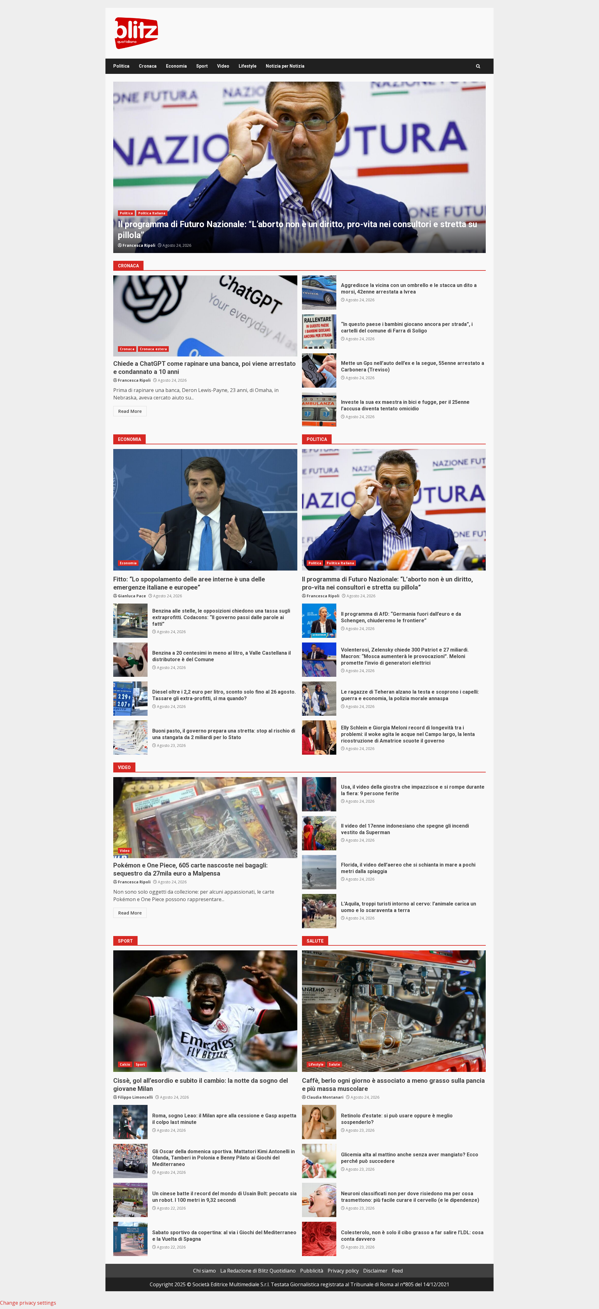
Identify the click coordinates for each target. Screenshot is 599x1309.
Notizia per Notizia (285, 66)
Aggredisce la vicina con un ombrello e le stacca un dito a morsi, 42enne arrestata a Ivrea (319, 292)
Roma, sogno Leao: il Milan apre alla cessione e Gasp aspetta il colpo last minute (130, 1122)
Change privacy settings (28, 1302)
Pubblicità (311, 1270)
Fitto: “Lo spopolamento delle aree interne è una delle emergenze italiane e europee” (205, 510)
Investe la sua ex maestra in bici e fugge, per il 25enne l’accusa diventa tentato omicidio (319, 409)
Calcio (125, 1064)
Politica (121, 66)
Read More (130, 411)
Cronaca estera (153, 349)
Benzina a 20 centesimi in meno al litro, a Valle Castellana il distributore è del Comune (130, 660)
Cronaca (148, 66)
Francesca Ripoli (134, 380)
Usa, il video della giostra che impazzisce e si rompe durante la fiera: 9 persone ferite (319, 794)
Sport (202, 66)
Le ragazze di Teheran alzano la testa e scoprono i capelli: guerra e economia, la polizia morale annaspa (319, 698)
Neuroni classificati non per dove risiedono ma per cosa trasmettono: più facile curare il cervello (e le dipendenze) (319, 1200)
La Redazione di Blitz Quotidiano (258, 1270)
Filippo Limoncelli (135, 1097)
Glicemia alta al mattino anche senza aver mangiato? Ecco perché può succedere (319, 1161)
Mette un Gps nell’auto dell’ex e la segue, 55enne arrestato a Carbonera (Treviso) (319, 370)
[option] (299, 167)
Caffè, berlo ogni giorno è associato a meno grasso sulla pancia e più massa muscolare (394, 1011)
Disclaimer (375, 1270)
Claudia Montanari (325, 1097)
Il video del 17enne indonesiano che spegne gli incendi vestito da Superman (319, 833)
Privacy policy (343, 1270)
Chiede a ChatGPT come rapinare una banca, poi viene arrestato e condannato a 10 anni (205, 315)
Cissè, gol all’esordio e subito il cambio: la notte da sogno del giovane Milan (205, 1011)
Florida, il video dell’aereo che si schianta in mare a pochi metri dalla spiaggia (319, 872)
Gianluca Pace (137, 245)
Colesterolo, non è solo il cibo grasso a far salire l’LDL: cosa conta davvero (319, 1239)
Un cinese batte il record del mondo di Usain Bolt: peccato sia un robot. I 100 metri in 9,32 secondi (130, 1200)
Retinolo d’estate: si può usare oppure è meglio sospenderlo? (319, 1122)
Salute (334, 1064)
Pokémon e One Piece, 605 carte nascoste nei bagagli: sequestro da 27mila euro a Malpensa (205, 817)
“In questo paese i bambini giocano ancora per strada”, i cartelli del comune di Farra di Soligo (319, 331)
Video (223, 66)
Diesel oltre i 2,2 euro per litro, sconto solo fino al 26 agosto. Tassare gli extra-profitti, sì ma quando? (130, 698)
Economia (176, 66)
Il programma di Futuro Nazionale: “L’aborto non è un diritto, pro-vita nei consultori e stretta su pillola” (394, 510)
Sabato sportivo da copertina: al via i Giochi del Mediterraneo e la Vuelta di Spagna (130, 1239)
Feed (397, 1270)
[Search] (478, 66)
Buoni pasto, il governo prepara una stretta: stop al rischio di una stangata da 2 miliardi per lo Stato (130, 737)
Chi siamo (204, 1270)
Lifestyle (247, 66)
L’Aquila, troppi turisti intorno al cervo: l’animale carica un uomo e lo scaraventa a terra (319, 911)
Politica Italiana (152, 224)
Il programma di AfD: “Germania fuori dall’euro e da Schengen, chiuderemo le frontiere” (299, 167)
